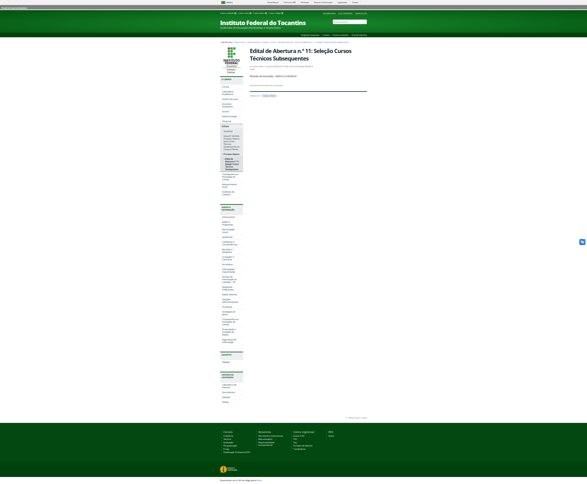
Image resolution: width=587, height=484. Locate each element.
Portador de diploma (302, 445)
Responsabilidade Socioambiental (266, 443)
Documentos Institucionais (270, 436)
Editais (273, 42)
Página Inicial (240, 42)
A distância (228, 436)
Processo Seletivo (285, 42)
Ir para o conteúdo (228, 13)
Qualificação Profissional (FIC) (236, 452)
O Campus (265, 42)
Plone (259, 480)
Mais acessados (265, 439)
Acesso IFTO (298, 436)
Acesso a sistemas (340, 35)
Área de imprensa (359, 35)
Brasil (230, 2)
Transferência (299, 449)
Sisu (295, 442)
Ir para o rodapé (276, 13)
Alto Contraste (345, 13)
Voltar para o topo (358, 417)
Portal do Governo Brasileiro (14, 8)
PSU (295, 439)
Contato (326, 35)
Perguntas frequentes (310, 35)
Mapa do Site (361, 13)
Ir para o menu (244, 13)
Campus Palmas (253, 42)
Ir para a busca (259, 13)
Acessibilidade (329, 13)
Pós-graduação (230, 445)
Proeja (226, 449)
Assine (331, 436)
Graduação (228, 442)
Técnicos (227, 439)
